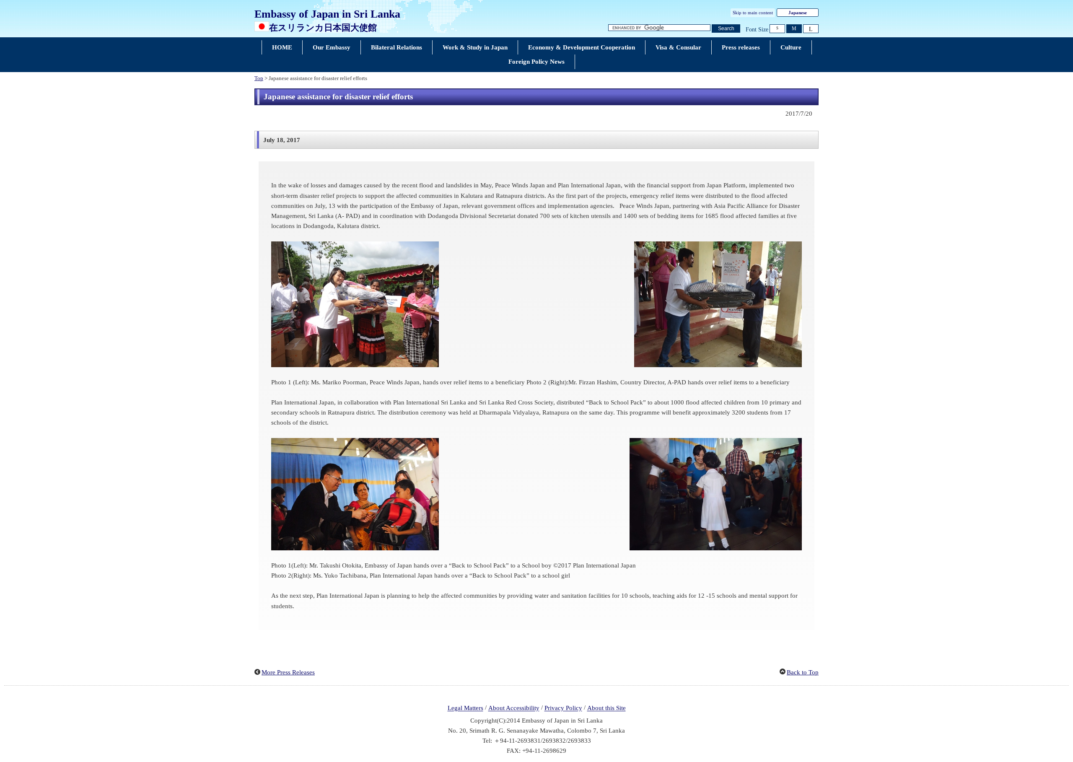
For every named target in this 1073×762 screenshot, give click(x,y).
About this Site (606, 708)
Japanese (797, 12)
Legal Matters (465, 708)
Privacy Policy (563, 708)
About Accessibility (513, 708)
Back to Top (803, 672)
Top (258, 78)
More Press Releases (288, 672)
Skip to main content (753, 12)
